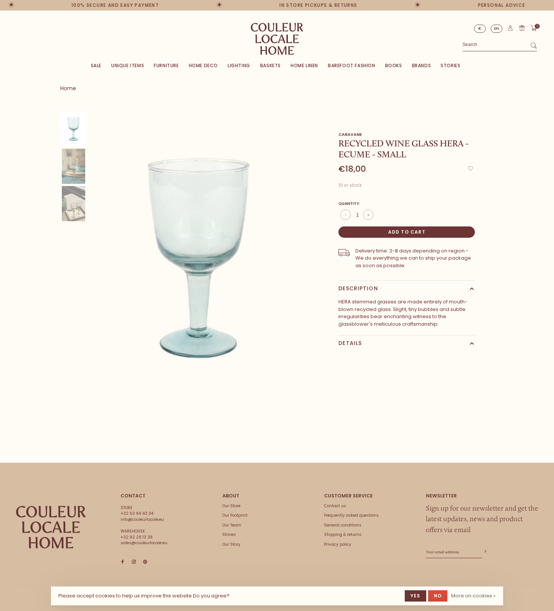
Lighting (239, 65)
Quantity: (349, 203)
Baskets (270, 65)
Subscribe (484, 552)
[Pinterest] (145, 562)
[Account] (510, 29)
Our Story (231, 544)
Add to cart (406, 232)
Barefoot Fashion (351, 65)
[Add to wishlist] (470, 168)
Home (68, 88)
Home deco (203, 65)
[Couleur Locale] (51, 527)
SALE (96, 65)
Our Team (231, 525)
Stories (450, 65)
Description (358, 288)
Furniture (166, 65)
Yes (415, 596)
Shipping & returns (342, 534)
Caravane (350, 134)
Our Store (231, 506)
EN (496, 28)
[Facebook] (122, 562)
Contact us (335, 506)
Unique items (127, 65)
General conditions (342, 525)
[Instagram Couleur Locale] (134, 562)
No (438, 596)
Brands (421, 65)
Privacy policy (337, 544)
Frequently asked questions (351, 515)
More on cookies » (473, 595)
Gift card (522, 28)
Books (393, 65)
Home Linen (304, 65)
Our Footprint (235, 515)
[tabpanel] (199, 258)
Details (350, 343)
